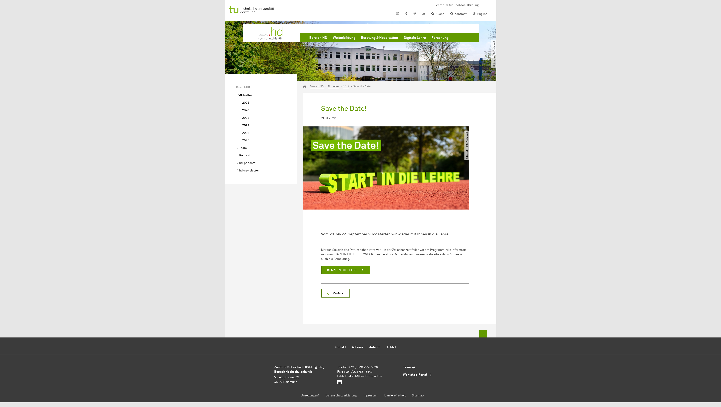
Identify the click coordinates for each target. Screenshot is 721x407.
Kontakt (245, 155)
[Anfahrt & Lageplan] (406, 14)
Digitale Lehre (415, 38)
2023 (245, 117)
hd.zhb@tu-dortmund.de (364, 376)
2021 (245, 133)
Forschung (440, 38)
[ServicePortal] (414, 14)
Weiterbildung (344, 38)
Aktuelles (245, 95)
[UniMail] (423, 14)
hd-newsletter (249, 170)
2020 (245, 140)
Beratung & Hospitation (379, 38)
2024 (245, 110)
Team (243, 148)
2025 (245, 102)
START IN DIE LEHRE (342, 270)
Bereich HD (318, 38)
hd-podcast (247, 163)
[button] (335, 293)
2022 (245, 125)
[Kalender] (397, 14)
